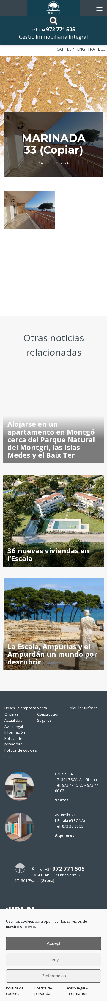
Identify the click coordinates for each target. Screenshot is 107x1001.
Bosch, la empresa (20, 708)
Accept (53, 943)
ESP (70, 49)
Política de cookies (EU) (20, 753)
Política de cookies (14, 991)
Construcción (48, 714)
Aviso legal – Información (77, 991)
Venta (42, 708)
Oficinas (11, 714)
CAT (60, 49)
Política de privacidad (43, 991)
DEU (102, 49)
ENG (81, 49)
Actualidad (13, 720)
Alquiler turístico (84, 708)
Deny (53, 959)
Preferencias (53, 975)
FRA (91, 49)
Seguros (44, 720)
